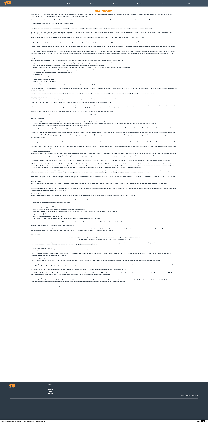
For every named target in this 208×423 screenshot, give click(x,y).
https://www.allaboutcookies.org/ (162, 160)
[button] (116, 3)
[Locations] (57, 388)
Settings (198, 421)
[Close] (206, 421)
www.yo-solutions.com (140, 14)
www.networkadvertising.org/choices (143, 176)
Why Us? (50, 384)
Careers (50, 391)
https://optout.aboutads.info (125, 176)
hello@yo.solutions (93, 114)
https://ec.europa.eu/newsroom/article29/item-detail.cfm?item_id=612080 (48, 255)
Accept (203, 421)
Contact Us (50, 393)
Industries (50, 389)
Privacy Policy (42, 421)
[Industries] (57, 390)
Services (50, 386)
